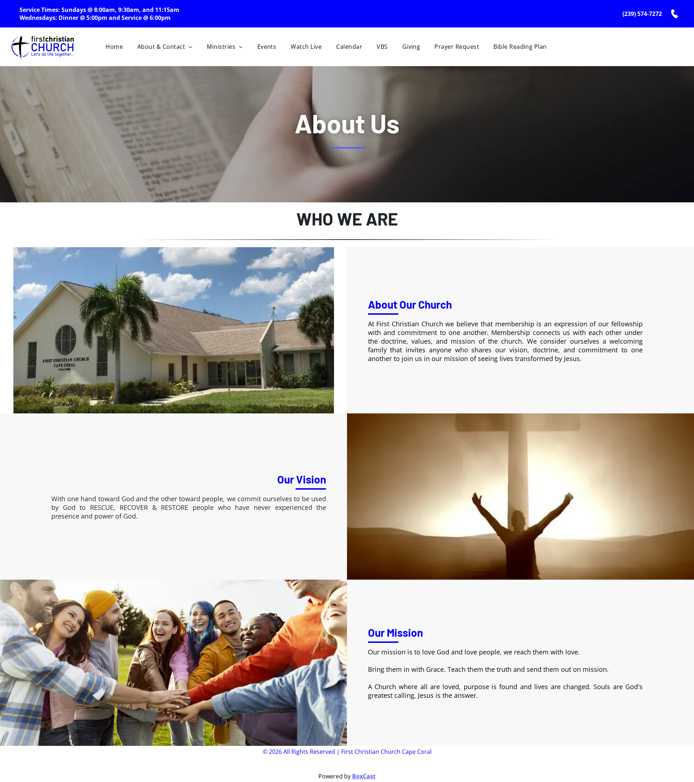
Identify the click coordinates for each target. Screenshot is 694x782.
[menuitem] (114, 46)
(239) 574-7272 (642, 14)
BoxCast (364, 776)
